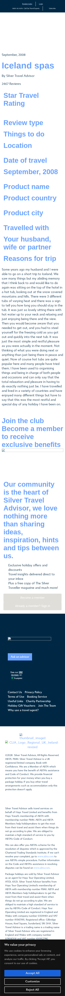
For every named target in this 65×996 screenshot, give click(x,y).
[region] (32, 968)
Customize (32, 981)
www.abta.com (46, 856)
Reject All (32, 990)
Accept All (33, 973)
